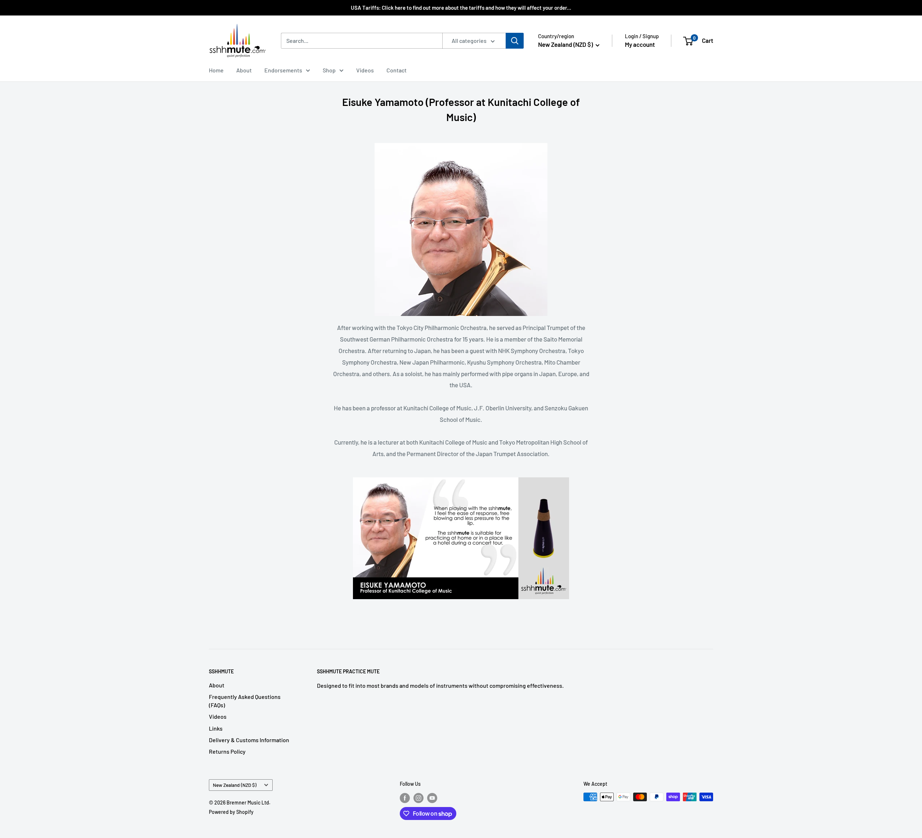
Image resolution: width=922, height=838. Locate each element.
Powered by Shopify (231, 812)
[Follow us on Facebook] (405, 798)
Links (216, 728)
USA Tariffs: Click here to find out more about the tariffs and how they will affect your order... (461, 7)
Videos (365, 70)
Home (216, 70)
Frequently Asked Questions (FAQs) (245, 700)
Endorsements (283, 70)
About (244, 70)
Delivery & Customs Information (249, 739)
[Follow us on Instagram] (418, 798)
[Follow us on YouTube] (432, 798)
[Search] (515, 41)
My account (640, 44)
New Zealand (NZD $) (234, 785)
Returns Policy (227, 751)
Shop (329, 70)
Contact (396, 70)
